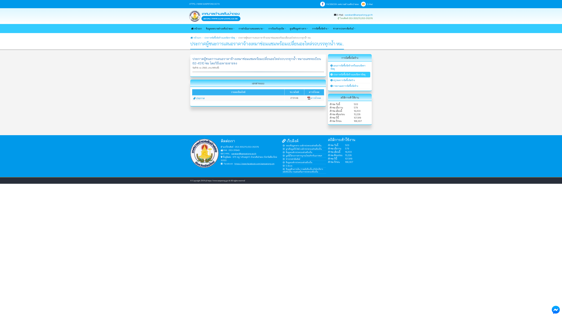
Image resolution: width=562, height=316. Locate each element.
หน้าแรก (198, 28)
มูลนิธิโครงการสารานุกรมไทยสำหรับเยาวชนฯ (304, 155)
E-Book (289, 165)
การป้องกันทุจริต (276, 28)
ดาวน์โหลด (315, 98)
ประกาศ (200, 98)
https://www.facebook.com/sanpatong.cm (254, 163)
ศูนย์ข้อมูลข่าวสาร (298, 28)
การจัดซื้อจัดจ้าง (319, 28)
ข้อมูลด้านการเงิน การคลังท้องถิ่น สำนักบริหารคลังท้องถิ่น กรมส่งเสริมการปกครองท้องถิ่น (303, 170)
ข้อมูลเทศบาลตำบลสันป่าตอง (219, 28)
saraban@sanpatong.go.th (359, 14)
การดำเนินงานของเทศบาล (251, 28)
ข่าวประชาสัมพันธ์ (293, 159)
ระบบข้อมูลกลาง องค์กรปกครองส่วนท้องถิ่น (303, 145)
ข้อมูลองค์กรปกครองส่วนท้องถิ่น (299, 152)
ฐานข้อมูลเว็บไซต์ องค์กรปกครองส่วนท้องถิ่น (304, 149)
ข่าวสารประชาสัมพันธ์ (343, 28)
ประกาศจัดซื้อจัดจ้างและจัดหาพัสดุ (219, 37)
